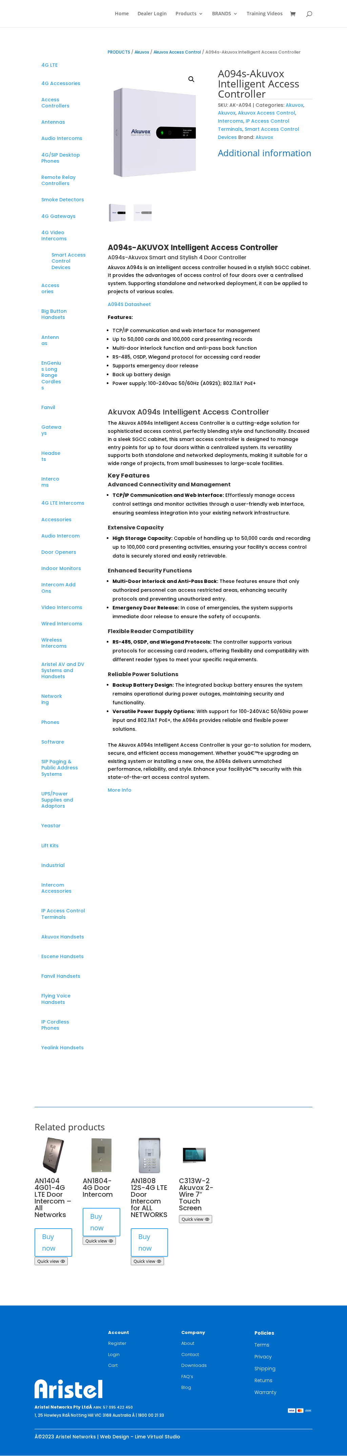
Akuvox (142, 52)
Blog (186, 1387)
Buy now (49, 1242)
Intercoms (230, 121)
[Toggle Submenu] (81, 65)
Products (186, 14)
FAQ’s (187, 1376)
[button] (191, 79)
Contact (190, 1354)
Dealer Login (152, 14)
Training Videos (265, 14)
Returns (263, 1380)
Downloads (194, 1365)
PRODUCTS (119, 52)
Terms (261, 1344)
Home (122, 14)
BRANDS (221, 14)
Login (114, 1354)
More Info (119, 790)
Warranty (265, 1392)
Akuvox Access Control (177, 52)
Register (117, 1343)
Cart (113, 1365)
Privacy (263, 1356)
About (187, 1343)
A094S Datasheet (129, 304)
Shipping (264, 1368)
